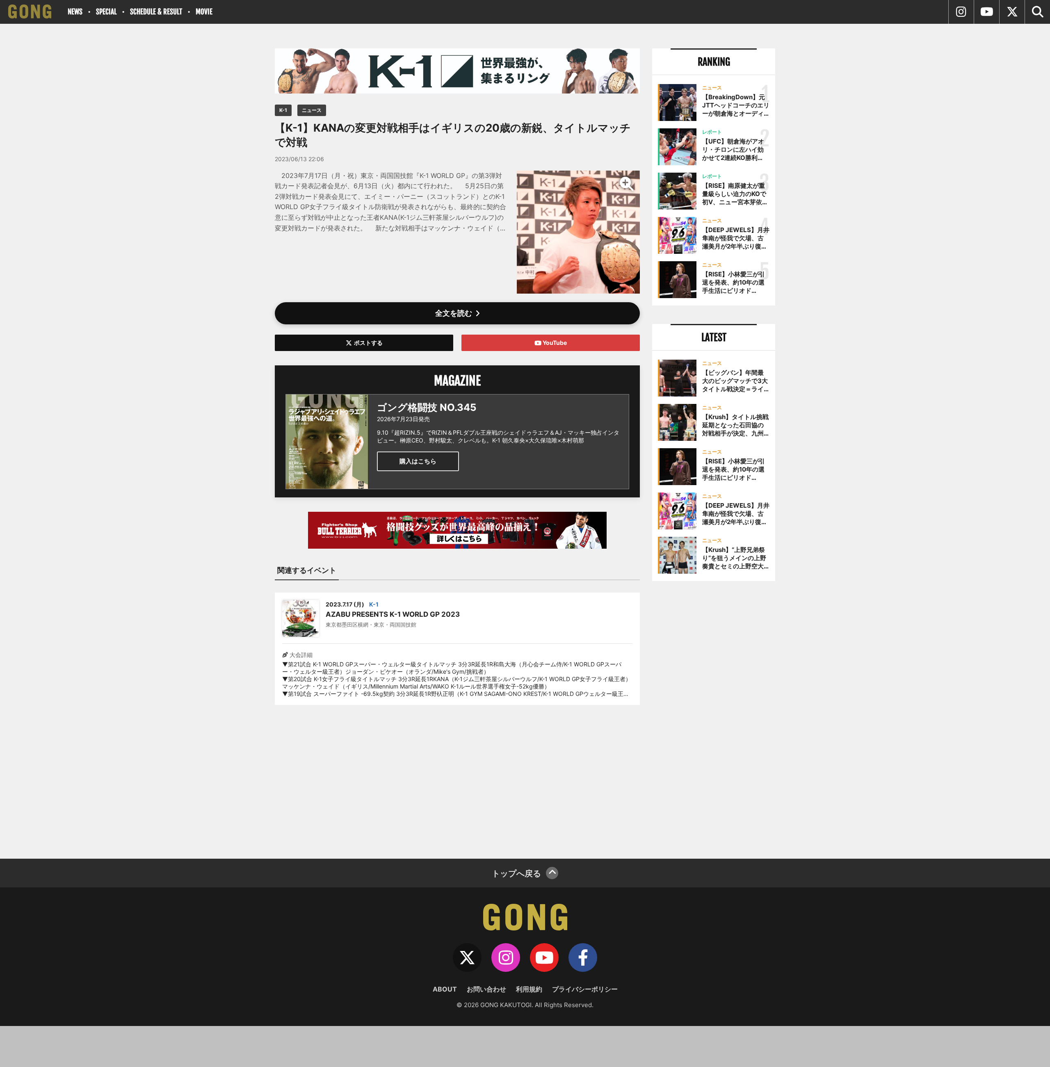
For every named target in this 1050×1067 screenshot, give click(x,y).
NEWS (75, 11)
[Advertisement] (457, 776)
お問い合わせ (486, 989)
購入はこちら (417, 461)
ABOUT (445, 989)
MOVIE (204, 11)
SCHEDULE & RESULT (156, 11)
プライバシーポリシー (585, 989)
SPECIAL (106, 11)
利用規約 (529, 989)
